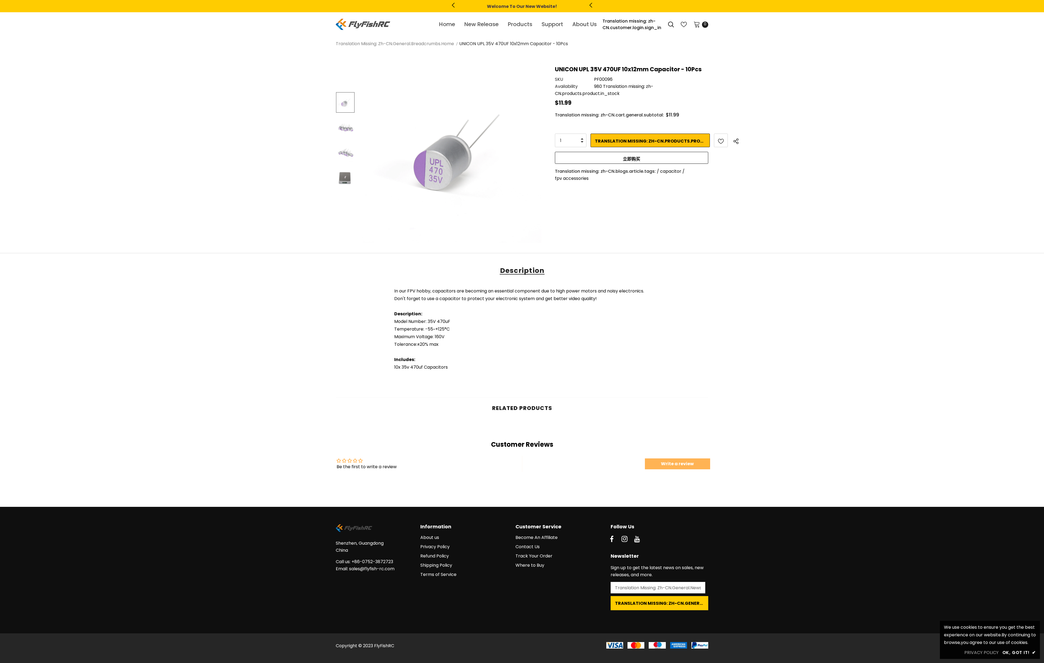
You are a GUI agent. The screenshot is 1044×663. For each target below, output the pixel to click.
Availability (566, 86)
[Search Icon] (671, 24)
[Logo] (381, 24)
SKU (559, 79)
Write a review (677, 464)
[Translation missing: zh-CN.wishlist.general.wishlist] (721, 140)
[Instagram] (624, 539)
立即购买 (631, 159)
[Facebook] (612, 539)
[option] (522, 6)
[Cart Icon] (697, 24)
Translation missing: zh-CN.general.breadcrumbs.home (395, 44)
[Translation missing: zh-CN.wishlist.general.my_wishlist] (684, 24)
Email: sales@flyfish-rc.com (365, 569)
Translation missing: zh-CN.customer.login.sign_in (631, 24)
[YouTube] (637, 539)
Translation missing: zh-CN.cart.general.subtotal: (609, 115)
